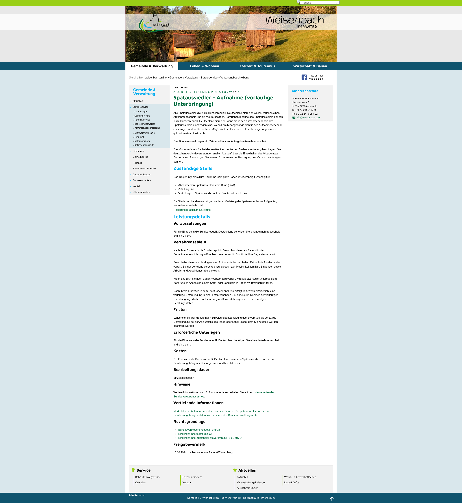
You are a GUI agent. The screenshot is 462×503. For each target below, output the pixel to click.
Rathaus (137, 162)
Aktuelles (138, 100)
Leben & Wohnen (204, 66)
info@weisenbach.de (308, 117)
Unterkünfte (291, 482)
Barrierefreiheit (231, 497)
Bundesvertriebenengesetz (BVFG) (199, 429)
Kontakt (137, 186)
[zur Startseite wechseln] (148, 32)
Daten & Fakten (142, 174)
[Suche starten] (336, 3)
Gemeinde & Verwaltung (152, 66)
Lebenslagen (140, 111)
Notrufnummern (142, 141)
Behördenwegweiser (144, 124)
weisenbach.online (156, 77)
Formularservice (142, 120)
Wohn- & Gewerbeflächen (300, 476)
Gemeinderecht (142, 116)
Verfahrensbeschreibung (234, 77)
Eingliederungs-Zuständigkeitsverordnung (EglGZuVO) (210, 437)
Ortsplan (140, 482)
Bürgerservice (209, 77)
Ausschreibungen (247, 487)
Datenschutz (251, 497)
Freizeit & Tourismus (257, 66)
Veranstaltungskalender (251, 482)
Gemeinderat (140, 156)
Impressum (268, 497)
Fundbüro (139, 137)
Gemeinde (139, 151)
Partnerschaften (142, 180)
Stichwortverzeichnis (144, 133)
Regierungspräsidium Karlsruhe (192, 209)
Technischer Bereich (144, 168)
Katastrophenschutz (144, 145)
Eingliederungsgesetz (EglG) (195, 433)
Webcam (187, 482)
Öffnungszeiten (141, 192)
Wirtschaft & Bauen (310, 66)
